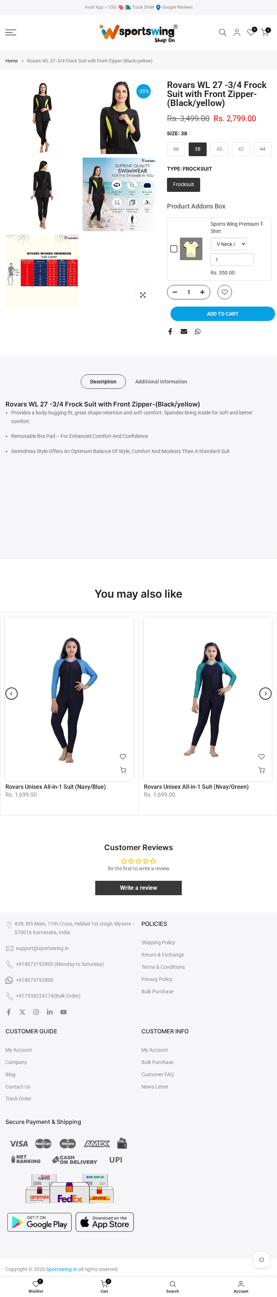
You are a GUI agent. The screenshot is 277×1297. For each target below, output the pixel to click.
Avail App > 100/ (101, 7)
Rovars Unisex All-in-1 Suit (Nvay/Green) (196, 787)
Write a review (138, 887)
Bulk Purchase (157, 991)
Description (103, 381)
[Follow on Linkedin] (50, 1012)
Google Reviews (177, 7)
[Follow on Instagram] (36, 1012)
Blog (10, 1074)
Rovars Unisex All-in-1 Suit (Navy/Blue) (55, 787)
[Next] (265, 693)
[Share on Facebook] (170, 331)
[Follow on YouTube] (63, 1012)
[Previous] (11, 693)
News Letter (154, 1087)
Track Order (143, 7)
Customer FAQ (157, 1074)
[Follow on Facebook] (8, 1012)
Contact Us (17, 1087)
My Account (18, 1050)
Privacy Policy (156, 979)
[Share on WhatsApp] (197, 331)
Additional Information (161, 381)
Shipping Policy (158, 942)
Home (11, 60)
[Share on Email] (184, 331)
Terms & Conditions (163, 967)
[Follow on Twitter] (22, 1012)
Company (16, 1062)
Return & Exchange (162, 955)
